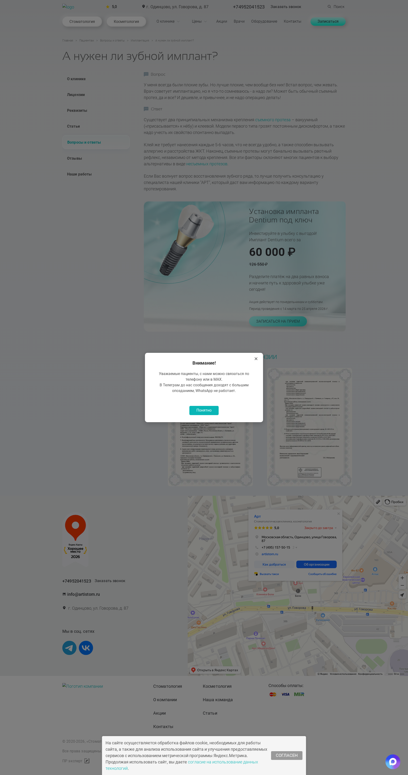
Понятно (204, 410)
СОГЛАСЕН (287, 755)
